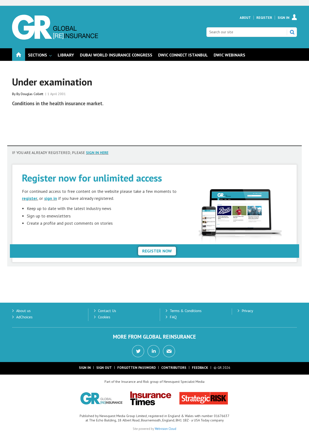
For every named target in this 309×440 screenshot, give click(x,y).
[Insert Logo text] (55, 38)
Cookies (104, 316)
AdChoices (24, 316)
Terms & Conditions (186, 310)
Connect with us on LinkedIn (153, 351)
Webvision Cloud (165, 429)
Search (292, 32)
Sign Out (104, 367)
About (245, 18)
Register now (157, 251)
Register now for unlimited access (92, 177)
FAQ (173, 316)
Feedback (200, 367)
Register (264, 18)
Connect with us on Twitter (138, 351)
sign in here (97, 152)
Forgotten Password (136, 367)
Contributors (173, 367)
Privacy (247, 310)
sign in (50, 198)
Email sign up (169, 351)
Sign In (283, 18)
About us (23, 310)
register (29, 198)
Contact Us (107, 310)
